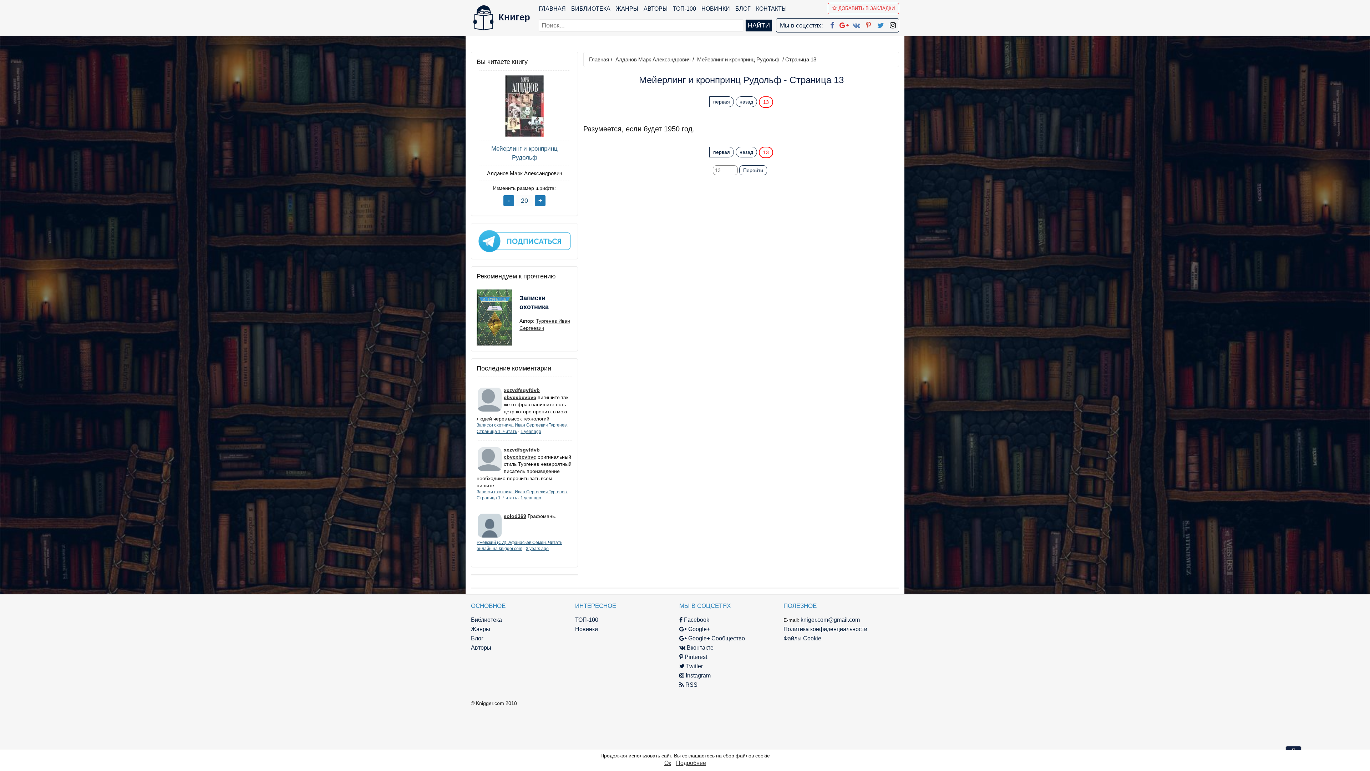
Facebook (696, 620)
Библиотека (590, 9)
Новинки (715, 9)
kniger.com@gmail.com (830, 620)
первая (721, 102)
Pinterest (695, 657)
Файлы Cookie (802, 638)
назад (746, 102)
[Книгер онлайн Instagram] (892, 24)
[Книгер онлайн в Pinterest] (868, 24)
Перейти (753, 170)
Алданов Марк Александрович (524, 173)
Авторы (656, 9)
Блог (743, 9)
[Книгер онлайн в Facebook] (832, 24)
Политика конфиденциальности (825, 629)
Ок (667, 763)
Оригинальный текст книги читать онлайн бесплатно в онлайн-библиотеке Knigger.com (727, 138)
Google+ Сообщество (716, 638)
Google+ (698, 629)
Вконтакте (699, 648)
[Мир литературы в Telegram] (524, 240)
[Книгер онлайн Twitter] (880, 24)
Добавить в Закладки (866, 8)
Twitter (694, 666)
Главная (552, 9)
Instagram (697, 675)
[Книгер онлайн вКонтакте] (856, 24)
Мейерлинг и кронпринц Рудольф (524, 153)
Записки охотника (534, 302)
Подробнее (691, 763)
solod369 (515, 516)
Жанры (627, 9)
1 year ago (531, 431)
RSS (690, 685)
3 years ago (537, 548)
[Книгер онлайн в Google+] (844, 24)
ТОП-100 (684, 9)
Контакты (771, 9)
